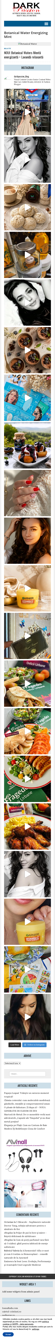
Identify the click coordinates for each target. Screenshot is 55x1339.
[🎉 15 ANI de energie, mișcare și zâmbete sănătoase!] (27, 969)
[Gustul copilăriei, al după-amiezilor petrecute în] (27, 207)
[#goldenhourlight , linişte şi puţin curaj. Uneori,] (27, 541)
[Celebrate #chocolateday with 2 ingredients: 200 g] (27, 350)
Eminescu (9, 1261)
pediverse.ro (8, 1315)
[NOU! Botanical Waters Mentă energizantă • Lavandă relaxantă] (27, 43)
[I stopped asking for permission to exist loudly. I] (27, 1017)
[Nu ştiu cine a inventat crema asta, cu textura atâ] (27, 922)
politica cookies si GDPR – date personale (26, 1322)
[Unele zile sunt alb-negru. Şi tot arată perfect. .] (27, 874)
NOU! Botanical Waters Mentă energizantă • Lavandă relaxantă (23, 54)
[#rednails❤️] (27, 493)
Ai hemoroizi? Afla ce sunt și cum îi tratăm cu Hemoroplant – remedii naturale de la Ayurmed (26, 1254)
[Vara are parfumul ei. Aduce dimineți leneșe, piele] (27, 255)
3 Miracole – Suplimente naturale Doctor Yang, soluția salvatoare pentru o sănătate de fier (27, 1225)
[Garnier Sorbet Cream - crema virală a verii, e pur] (27, 588)
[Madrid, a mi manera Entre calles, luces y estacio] (27, 112)
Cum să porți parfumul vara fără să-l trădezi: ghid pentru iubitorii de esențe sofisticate (26, 1243)
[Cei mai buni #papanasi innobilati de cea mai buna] (27, 445)
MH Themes (42, 1276)
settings (35, 1329)
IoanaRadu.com (10, 1308)
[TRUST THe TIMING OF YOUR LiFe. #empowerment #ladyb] (27, 160)
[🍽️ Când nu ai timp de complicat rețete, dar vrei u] (27, 779)
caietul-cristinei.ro (11, 1311)
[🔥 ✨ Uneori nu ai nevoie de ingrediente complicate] (27, 683)
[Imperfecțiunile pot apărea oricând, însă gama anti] (27, 398)
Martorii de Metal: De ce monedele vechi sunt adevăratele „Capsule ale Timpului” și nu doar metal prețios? (27, 1118)
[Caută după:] (27, 1073)
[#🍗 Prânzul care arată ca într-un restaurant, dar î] (27, 826)
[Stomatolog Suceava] (25, 1205)
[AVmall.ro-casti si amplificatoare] (25, 1171)
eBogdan (8, 1232)
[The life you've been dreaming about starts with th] (27, 302)
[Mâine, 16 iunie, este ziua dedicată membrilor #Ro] (27, 636)
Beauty (7, 48)
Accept (8, 1334)
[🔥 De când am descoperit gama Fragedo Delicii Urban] (27, 731)
